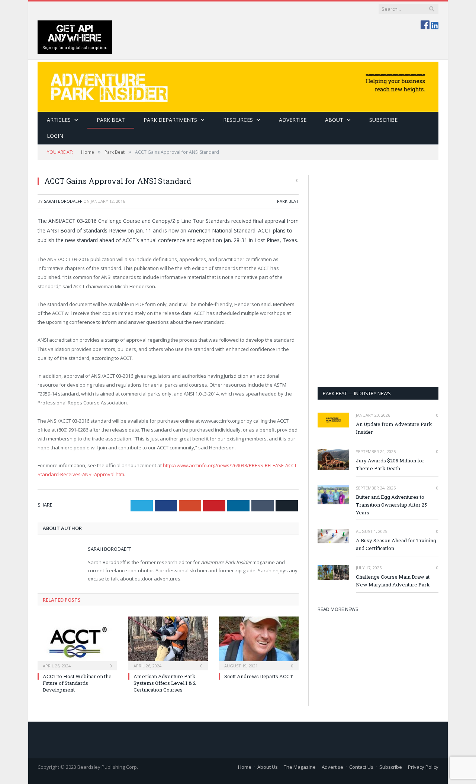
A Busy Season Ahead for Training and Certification (396, 544)
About (334, 119)
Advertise (292, 119)
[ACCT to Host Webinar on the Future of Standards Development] (77, 642)
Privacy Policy (423, 767)
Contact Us (361, 767)
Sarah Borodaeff (63, 201)
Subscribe (390, 767)
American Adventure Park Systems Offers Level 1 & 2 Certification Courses (165, 683)
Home (244, 767)
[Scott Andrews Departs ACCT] (259, 642)
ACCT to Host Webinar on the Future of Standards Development (77, 683)
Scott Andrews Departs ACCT (258, 676)
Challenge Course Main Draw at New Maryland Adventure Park (393, 580)
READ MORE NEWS (338, 609)
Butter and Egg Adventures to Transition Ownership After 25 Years (391, 505)
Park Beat (111, 119)
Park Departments (170, 119)
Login (55, 135)
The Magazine (300, 767)
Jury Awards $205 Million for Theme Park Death (390, 464)
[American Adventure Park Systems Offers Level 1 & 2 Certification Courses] (168, 642)
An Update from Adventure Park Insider (394, 428)
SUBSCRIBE (383, 119)
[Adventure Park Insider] (238, 84)
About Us (267, 767)
